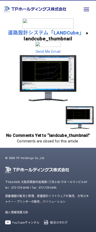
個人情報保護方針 (16, 212)
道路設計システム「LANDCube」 (46, 33)
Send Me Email (48, 52)
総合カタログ (59, 222)
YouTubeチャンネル (25, 222)
